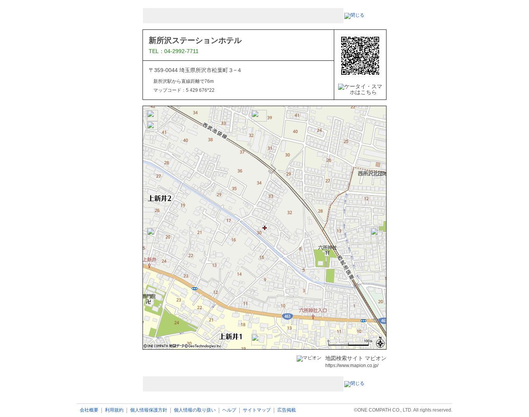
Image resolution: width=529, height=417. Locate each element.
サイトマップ (257, 410)
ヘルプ (229, 410)
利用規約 (114, 410)
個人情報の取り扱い (195, 410)
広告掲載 (286, 410)
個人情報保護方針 (148, 410)
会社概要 (89, 410)
